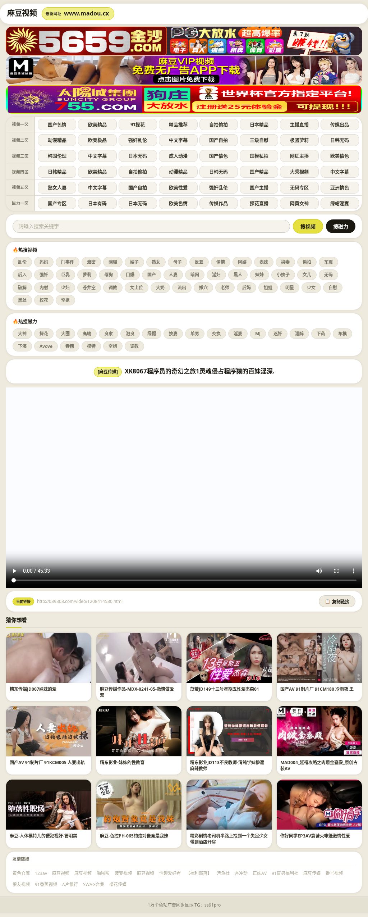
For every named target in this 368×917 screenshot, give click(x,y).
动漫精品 (57, 140)
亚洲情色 (339, 187)
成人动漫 (178, 156)
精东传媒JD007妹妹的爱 (33, 689)
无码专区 (299, 187)
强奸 (44, 275)
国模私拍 (259, 156)
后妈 (246, 288)
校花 (44, 300)
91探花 (137, 124)
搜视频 (308, 227)
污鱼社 (223, 873)
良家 (108, 334)
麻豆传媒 (312, 873)
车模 (342, 334)
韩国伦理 (57, 156)
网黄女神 (299, 203)
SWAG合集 (93, 884)
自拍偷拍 (218, 124)
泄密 (91, 262)
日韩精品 (57, 171)
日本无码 (137, 156)
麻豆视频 (60, 873)
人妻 (173, 275)
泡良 (130, 334)
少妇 (65, 288)
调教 (113, 288)
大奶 (160, 288)
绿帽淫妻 (339, 203)
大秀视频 (299, 171)
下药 (321, 334)
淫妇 (216, 275)
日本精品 (259, 124)
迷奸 (277, 334)
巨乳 (65, 275)
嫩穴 (203, 288)
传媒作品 (218, 203)
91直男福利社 (285, 873)
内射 (44, 288)
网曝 (113, 262)
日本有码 (97, 203)
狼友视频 (21, 884)
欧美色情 (178, 203)
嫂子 (134, 262)
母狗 (108, 275)
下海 (22, 346)
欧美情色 (339, 156)
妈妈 (44, 262)
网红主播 (299, 156)
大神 (22, 334)
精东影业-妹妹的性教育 (122, 762)
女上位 (136, 288)
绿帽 (151, 334)
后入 (22, 275)
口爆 (130, 275)
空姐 (65, 300)
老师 (225, 288)
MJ (258, 334)
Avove (46, 346)
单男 (194, 334)
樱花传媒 (117, 884)
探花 (44, 334)
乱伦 (22, 262)
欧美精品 (97, 124)
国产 (151, 275)
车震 (328, 262)
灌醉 (299, 334)
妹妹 (259, 275)
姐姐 (268, 288)
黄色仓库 (21, 873)
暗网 (194, 275)
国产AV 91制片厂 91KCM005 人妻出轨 (47, 762)
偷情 (220, 262)
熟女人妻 (57, 187)
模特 (91, 346)
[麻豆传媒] (108, 372)
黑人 (238, 275)
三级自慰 (259, 140)
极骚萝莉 (299, 140)
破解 (22, 288)
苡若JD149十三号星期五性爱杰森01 (224, 689)
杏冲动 (241, 873)
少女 (311, 288)
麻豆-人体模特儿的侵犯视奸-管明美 (43, 836)
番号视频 (334, 873)
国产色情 (57, 124)
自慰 (332, 288)
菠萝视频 (123, 873)
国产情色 (218, 156)
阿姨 (242, 262)
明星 (289, 288)
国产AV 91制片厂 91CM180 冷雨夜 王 (317, 689)
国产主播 (259, 187)
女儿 (307, 275)
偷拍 (307, 262)
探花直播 (259, 203)
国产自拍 (218, 140)
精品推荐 (178, 124)
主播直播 (299, 124)
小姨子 (283, 275)
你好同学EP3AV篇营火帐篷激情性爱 (315, 836)
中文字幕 (178, 140)
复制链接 (337, 602)
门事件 (67, 262)
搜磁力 (340, 227)
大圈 (65, 334)
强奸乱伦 (137, 140)
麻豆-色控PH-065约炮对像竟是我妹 (134, 836)
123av (41, 873)
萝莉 (87, 275)
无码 (328, 275)
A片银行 (70, 884)
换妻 (285, 262)
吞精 (69, 346)
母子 (177, 262)
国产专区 (57, 203)
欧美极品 (97, 140)
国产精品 (259, 171)
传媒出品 (339, 124)
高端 (87, 334)
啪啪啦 (103, 873)
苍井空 (89, 288)
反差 (199, 262)
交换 (216, 334)
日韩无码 (339, 140)
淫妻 (238, 334)
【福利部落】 (199, 873)
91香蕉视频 (46, 884)
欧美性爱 (178, 187)
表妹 (263, 262)
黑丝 (22, 300)
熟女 (156, 262)
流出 (182, 288)
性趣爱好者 (170, 873)
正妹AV (260, 873)
